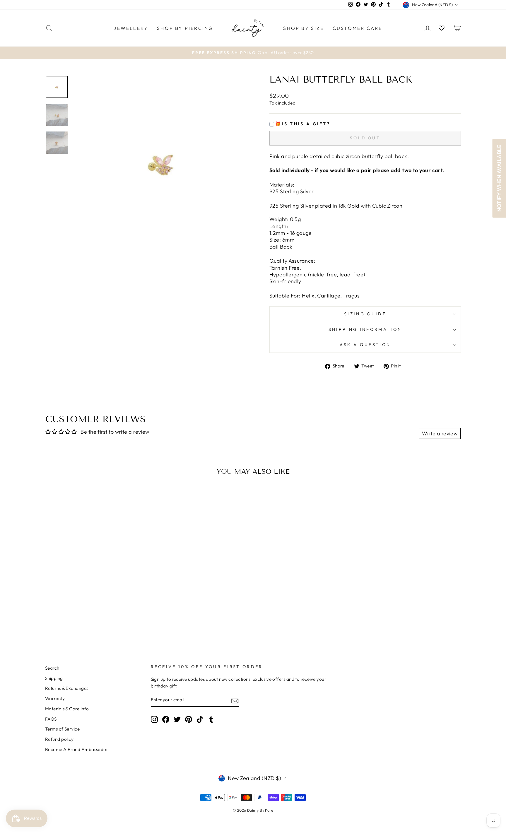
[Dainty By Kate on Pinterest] (188, 719)
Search (52, 668)
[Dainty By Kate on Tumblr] (211, 719)
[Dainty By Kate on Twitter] (177, 719)
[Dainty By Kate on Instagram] (154, 719)
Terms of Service (62, 729)
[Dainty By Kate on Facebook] (165, 719)
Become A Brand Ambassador (76, 749)
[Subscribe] (235, 700)
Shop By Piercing (185, 28)
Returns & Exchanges (66, 688)
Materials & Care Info (67, 708)
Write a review (439, 433)
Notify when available (499, 178)
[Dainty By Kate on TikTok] (200, 719)
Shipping (54, 678)
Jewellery (131, 28)
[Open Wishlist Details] (441, 28)
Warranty (55, 698)
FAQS (51, 719)
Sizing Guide (365, 314)
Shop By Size (303, 28)
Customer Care (357, 28)
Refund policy (59, 739)
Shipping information (365, 329)
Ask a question (365, 344)
